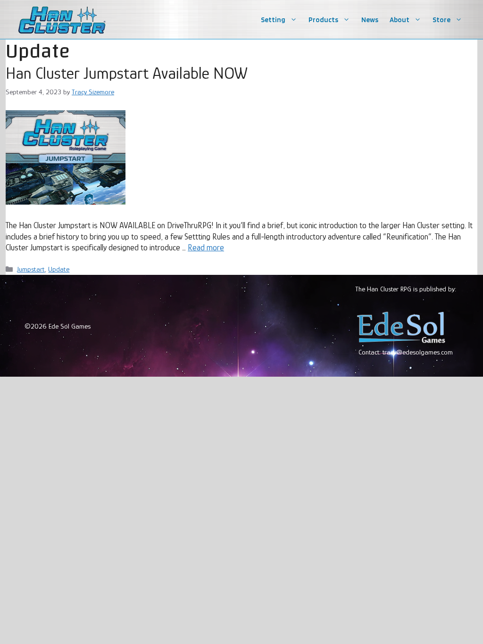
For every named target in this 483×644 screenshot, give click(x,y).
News (369, 20)
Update (58, 269)
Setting (273, 20)
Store (441, 20)
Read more (206, 247)
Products (323, 20)
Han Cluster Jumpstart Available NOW (127, 73)
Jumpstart (31, 269)
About (399, 20)
